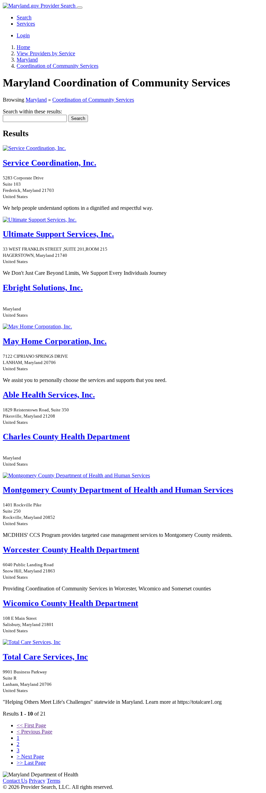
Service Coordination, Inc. (49, 162)
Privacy (37, 781)
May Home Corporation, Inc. (55, 341)
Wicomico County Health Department (70, 603)
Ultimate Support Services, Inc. (58, 234)
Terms (53, 781)
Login (23, 35)
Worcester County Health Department (71, 549)
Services (26, 24)
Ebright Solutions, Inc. (43, 287)
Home (23, 47)
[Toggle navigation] (79, 8)
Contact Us (15, 781)
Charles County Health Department (66, 436)
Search (24, 17)
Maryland (36, 100)
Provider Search (58, 6)
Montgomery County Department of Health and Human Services (118, 489)
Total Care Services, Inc (45, 656)
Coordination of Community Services (93, 100)
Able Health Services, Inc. (49, 394)
